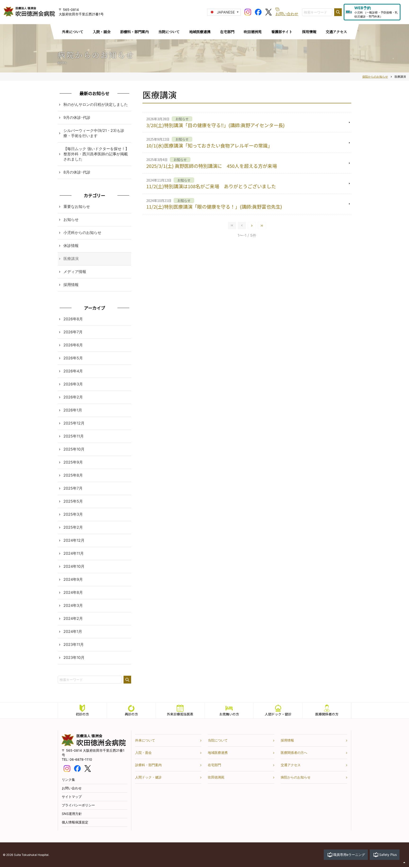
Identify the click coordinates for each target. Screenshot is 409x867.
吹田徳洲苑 (216, 777)
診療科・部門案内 (148, 765)
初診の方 (82, 714)
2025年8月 (73, 475)
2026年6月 (73, 345)
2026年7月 (73, 332)
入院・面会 (143, 753)
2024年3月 (73, 605)
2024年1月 (72, 631)
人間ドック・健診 (278, 714)
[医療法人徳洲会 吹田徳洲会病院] (94, 745)
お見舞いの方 (229, 714)
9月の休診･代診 (76, 117)
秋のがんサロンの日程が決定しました (95, 104)
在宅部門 (214, 765)
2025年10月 (73, 449)
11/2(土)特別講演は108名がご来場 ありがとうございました (211, 186)
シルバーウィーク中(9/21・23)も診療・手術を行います (93, 133)
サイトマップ (72, 797)
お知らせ (71, 219)
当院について (218, 740)
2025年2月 (73, 527)
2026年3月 (73, 384)
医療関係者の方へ (294, 753)
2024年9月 (73, 579)
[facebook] (258, 11)
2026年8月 (73, 319)
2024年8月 (73, 592)
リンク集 (68, 780)
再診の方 (131, 714)
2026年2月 (73, 397)
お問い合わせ (72, 788)
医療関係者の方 (326, 714)
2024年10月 (73, 566)
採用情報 (71, 284)
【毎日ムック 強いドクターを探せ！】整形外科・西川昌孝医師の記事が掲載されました (96, 153)
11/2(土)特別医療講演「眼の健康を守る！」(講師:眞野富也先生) (214, 206)
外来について (145, 740)
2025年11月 (73, 436)
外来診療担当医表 (180, 714)
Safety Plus (388, 855)
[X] (268, 11)
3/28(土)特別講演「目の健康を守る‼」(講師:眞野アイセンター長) (215, 125)
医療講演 (71, 258)
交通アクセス (291, 765)
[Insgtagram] (248, 11)
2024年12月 (73, 540)
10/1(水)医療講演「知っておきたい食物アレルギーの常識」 (209, 145)
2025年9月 (73, 462)
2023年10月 (73, 657)
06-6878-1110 (81, 759)
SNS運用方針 (72, 814)
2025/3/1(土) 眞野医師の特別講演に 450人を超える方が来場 (211, 165)
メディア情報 (74, 271)
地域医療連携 (218, 753)
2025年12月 (73, 423)
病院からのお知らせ (296, 777)
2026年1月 (72, 410)
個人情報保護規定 (75, 822)
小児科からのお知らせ (82, 232)
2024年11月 (73, 553)
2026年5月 (73, 358)
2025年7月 (73, 488)
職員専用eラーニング (349, 855)
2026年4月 (73, 371)
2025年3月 (73, 514)
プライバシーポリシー (78, 805)
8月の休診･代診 (76, 172)
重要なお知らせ (76, 206)
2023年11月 (73, 644)
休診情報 (71, 245)
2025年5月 (73, 501)
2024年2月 (73, 618)
